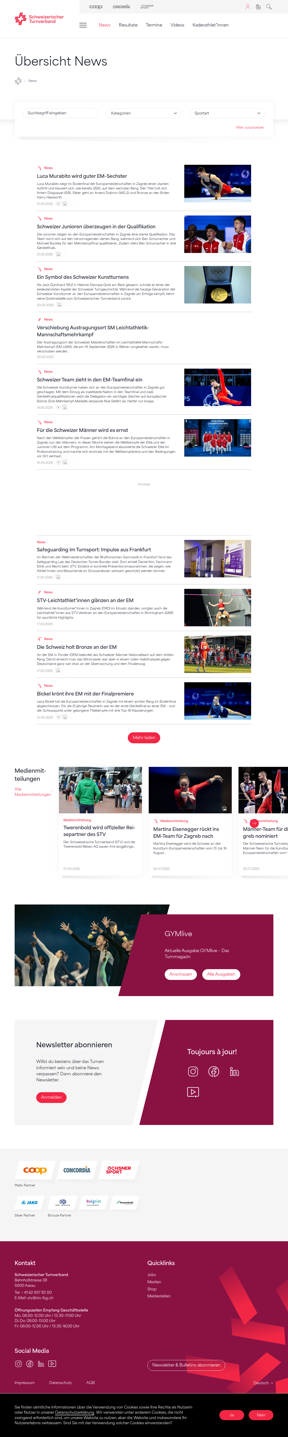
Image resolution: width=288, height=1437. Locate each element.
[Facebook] (30, 1363)
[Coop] (96, 6)
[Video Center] (52, 1363)
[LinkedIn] (41, 1363)
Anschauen (180, 974)
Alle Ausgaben (221, 974)
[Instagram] (18, 1363)
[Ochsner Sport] (147, 6)
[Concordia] (121, 6)
